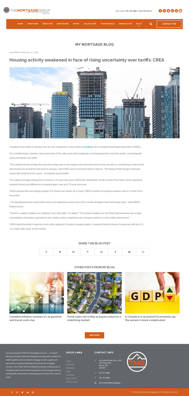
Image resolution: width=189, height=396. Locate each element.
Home (20, 24)
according (87, 147)
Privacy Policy (71, 381)
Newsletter (125, 24)
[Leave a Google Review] (176, 10)
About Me (47, 24)
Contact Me (169, 24)
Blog (139, 24)
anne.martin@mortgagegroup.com (113, 382)
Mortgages (63, 24)
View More (94, 335)
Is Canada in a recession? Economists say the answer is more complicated (150, 318)
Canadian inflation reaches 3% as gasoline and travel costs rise (35, 318)
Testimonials (108, 24)
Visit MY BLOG (145, 11)
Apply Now (32, 24)
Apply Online (71, 378)
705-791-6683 (131, 11)
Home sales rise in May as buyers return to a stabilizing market (94, 318)
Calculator (90, 24)
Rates (76, 24)
